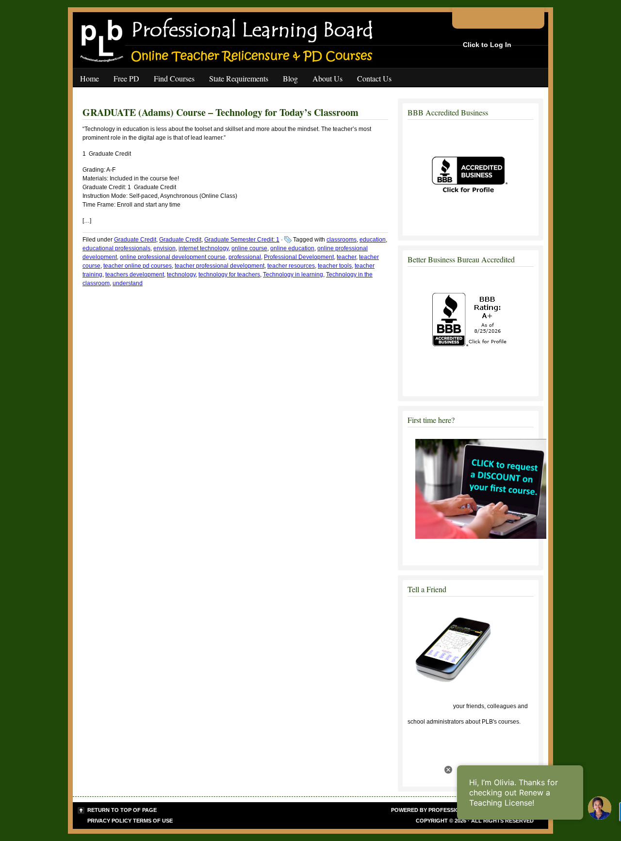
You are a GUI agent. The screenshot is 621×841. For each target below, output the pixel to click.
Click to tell (429, 706)
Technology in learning (293, 274)
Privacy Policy (109, 821)
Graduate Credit (135, 239)
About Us (327, 78)
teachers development (134, 274)
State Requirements (238, 78)
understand (128, 283)
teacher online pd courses (137, 265)
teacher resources (291, 265)
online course (249, 248)
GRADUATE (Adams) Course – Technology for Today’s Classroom (220, 112)
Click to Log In (487, 45)
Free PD (126, 78)
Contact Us (374, 78)
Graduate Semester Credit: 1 (241, 239)
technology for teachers (229, 274)
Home (89, 78)
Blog (290, 78)
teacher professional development (219, 265)
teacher (346, 257)
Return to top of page (122, 810)
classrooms (342, 239)
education (373, 239)
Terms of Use (153, 821)
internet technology (204, 248)
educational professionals (116, 248)
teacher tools (335, 265)
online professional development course (173, 257)
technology (181, 274)
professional (245, 257)
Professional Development (299, 257)
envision (164, 248)
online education (292, 248)
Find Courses (174, 78)
